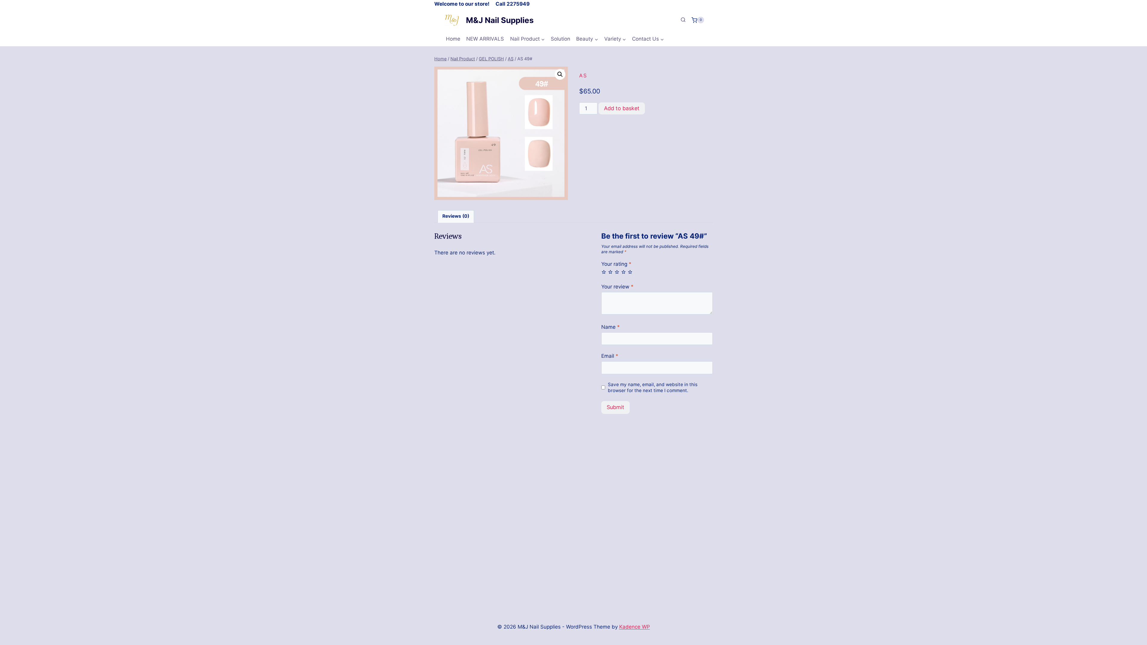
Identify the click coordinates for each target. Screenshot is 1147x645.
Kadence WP (634, 627)
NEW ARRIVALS (485, 39)
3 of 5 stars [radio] (616, 271)
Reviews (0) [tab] (455, 216)
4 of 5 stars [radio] (623, 271)
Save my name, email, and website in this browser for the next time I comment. (652, 387)
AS (583, 76)
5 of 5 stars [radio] (630, 271)
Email (609, 356)
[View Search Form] (683, 20)
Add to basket (622, 108)
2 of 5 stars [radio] (610, 271)
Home (453, 39)
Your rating (616, 264)
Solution (560, 39)
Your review (617, 287)
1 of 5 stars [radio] (603, 271)
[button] (560, 74)
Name (610, 327)
